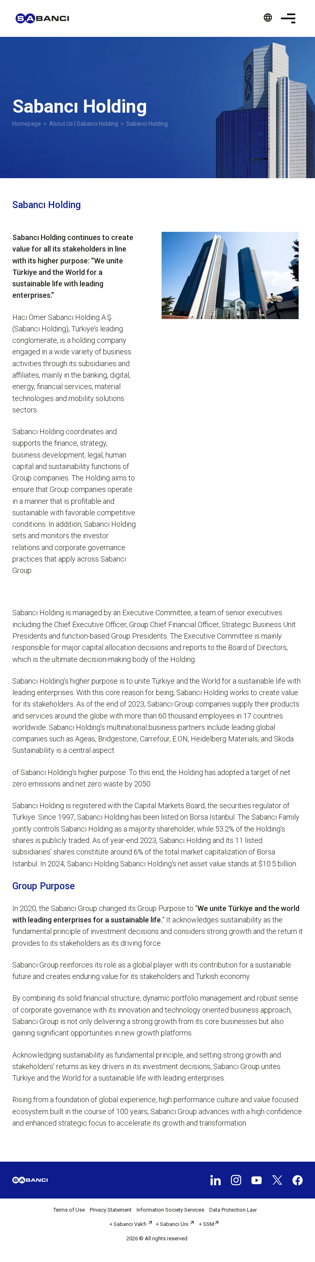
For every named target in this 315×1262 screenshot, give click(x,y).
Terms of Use (69, 1210)
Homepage (26, 123)
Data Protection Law (233, 1210)
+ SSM (206, 1224)
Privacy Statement (111, 1210)
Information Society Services (170, 1210)
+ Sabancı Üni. (172, 1224)
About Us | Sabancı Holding (83, 123)
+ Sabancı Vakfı (129, 1224)
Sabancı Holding (147, 123)
